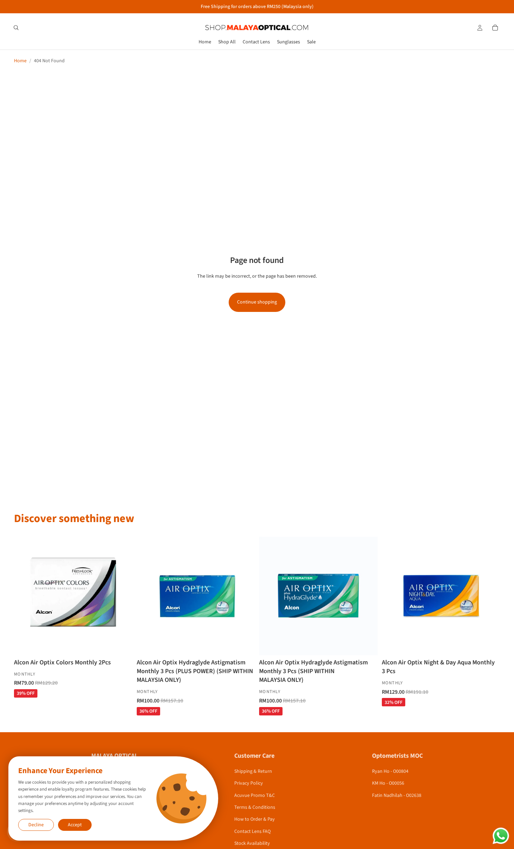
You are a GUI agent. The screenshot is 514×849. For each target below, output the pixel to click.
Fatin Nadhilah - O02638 (396, 795)
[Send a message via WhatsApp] (501, 836)
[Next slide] (244, 596)
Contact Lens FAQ (252, 831)
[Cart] (495, 27)
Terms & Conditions (254, 807)
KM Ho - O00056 (388, 783)
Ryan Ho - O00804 (390, 771)
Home (20, 60)
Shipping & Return (253, 771)
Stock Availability (252, 843)
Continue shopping (257, 302)
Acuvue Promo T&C (254, 795)
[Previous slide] (147, 596)
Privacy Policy (248, 783)
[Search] (16, 27)
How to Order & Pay (254, 819)
